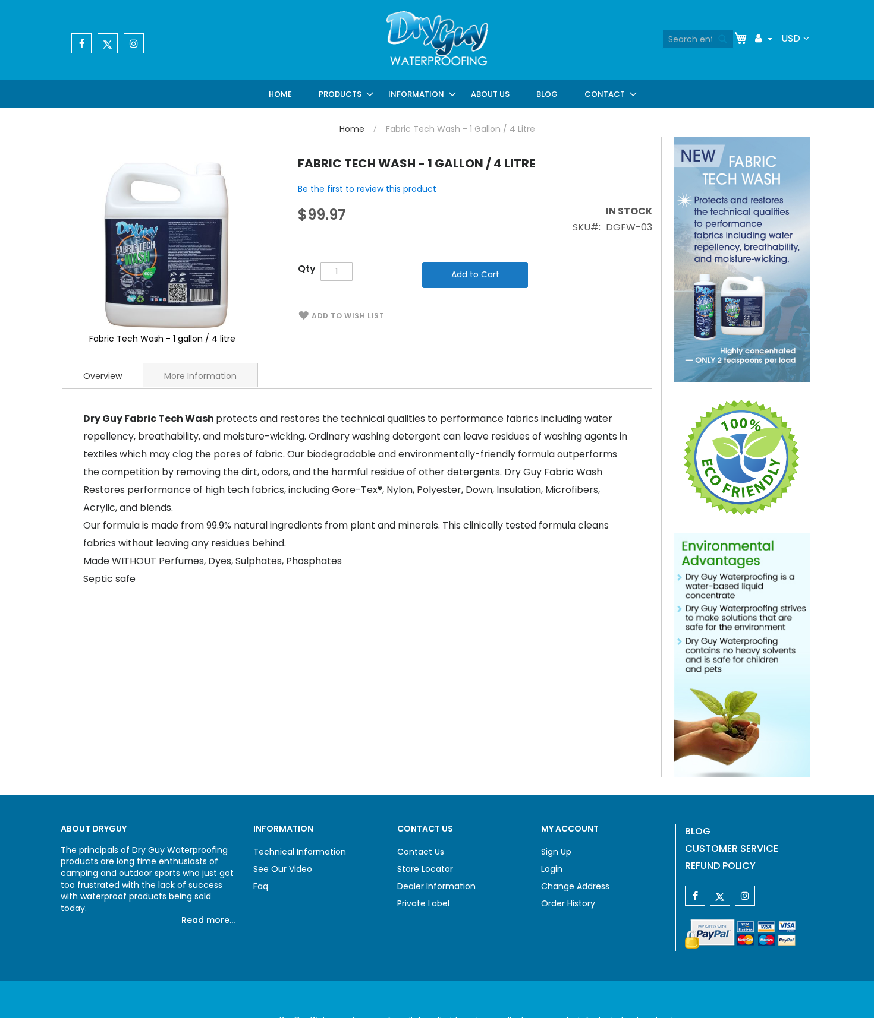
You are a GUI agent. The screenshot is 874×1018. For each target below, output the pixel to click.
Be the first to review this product (367, 189)
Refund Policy (720, 865)
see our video (282, 869)
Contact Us (420, 852)
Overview (102, 376)
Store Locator (425, 869)
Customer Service (731, 848)
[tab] (102, 375)
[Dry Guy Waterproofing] (437, 39)
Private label (423, 903)
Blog (697, 831)
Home (351, 129)
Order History (568, 903)
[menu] (448, 94)
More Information (200, 376)
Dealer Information (436, 886)
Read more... (208, 920)
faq (260, 886)
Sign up (556, 852)
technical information (299, 852)
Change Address (575, 886)
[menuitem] (283, 94)
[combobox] (698, 39)
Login (551, 869)
